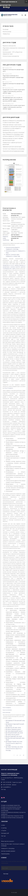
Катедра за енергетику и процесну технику (12, 816)
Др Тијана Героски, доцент (13, 734)
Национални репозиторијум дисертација (13, 151)
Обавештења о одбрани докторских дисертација (12, 143)
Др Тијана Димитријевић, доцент (14, 731)
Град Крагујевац (5, 853)
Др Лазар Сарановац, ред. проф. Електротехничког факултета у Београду (14, 748)
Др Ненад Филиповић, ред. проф (14, 732)
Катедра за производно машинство (10, 805)
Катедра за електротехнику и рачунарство (12, 817)
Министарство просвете (7, 841)
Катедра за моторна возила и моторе (11, 807)
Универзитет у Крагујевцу (7, 848)
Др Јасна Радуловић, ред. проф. (14, 736)
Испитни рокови (7, 31)
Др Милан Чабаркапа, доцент (13, 729)
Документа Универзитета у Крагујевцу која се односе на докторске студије (14, 121)
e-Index (3, 825)
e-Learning (3, 828)
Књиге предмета (9, 388)
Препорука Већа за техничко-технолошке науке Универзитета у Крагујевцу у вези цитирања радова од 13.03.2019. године (13, 134)
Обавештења (6, 34)
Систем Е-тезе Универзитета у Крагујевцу (13, 149)
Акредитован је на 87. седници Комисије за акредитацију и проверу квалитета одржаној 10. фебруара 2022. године (14, 267)
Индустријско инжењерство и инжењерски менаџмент (14, 49)
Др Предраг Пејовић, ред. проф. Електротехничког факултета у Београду (14, 743)
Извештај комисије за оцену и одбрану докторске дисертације (13, 139)
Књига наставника (7, 710)
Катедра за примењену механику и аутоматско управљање (13, 813)
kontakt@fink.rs (7, 787)
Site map (3, 789)
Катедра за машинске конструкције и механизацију (10, 809)
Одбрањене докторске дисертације (12, 146)
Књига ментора (6, 712)
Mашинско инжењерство (9, 45)
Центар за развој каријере (8, 851)
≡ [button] (26, 1)
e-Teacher (3, 830)
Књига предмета (7, 707)
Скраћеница (6, 240)
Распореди (5, 29)
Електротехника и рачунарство (11, 56)
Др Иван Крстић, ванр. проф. (13, 727)
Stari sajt (3, 836)
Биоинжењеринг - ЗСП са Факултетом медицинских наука (12, 53)
